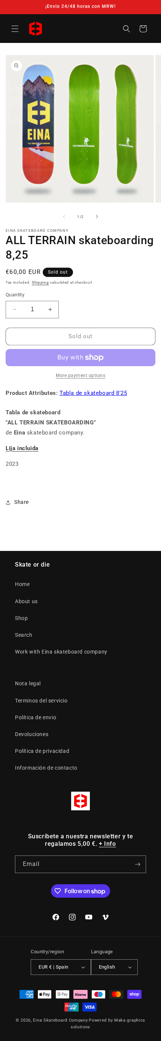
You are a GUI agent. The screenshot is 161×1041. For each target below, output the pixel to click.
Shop (21, 618)
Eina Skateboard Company (60, 1020)
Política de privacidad (42, 751)
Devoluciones (31, 734)
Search (24, 635)
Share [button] (21, 502)
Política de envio (35, 717)
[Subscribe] (137, 864)
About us (26, 601)
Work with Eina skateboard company (61, 652)
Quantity (15, 294)
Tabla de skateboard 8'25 (93, 393)
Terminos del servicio (41, 701)
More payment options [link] (80, 375)
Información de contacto (46, 768)
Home (22, 584)
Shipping (40, 282)
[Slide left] (64, 216)
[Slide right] (97, 216)
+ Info (107, 843)
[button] (15, 29)
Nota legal (28, 683)
